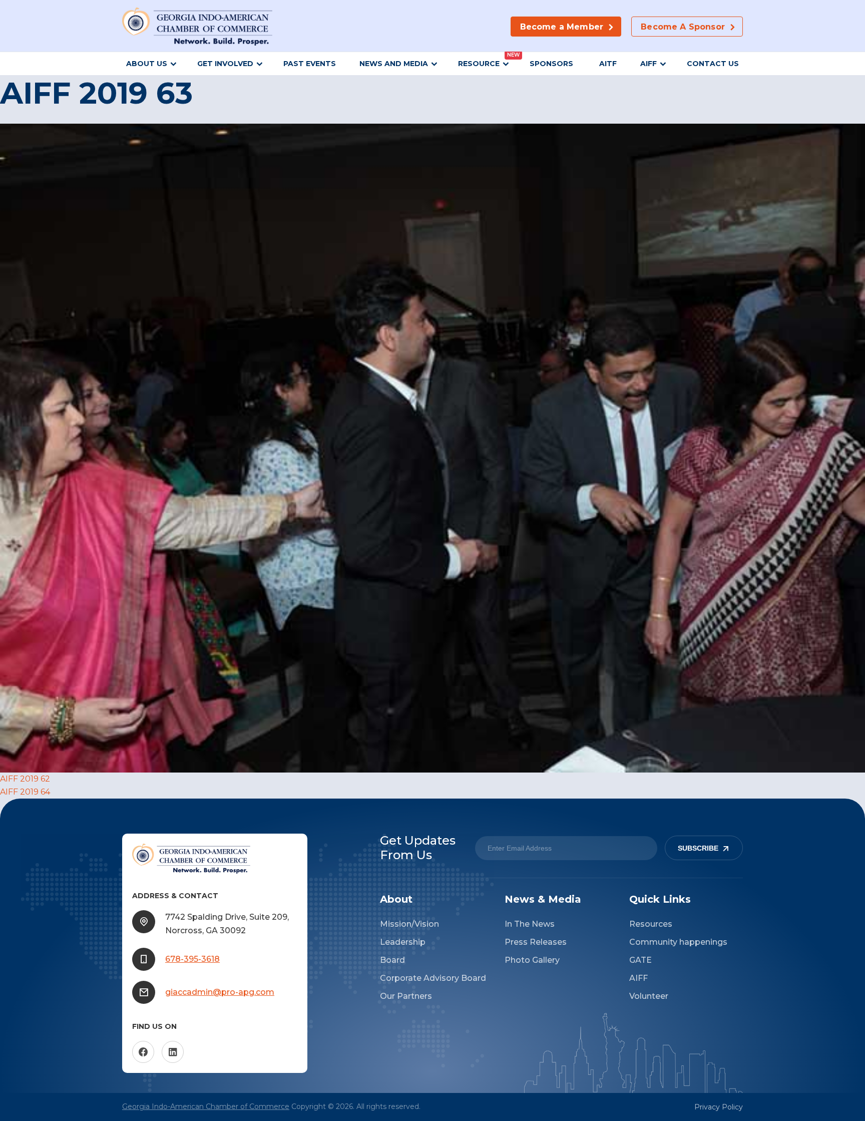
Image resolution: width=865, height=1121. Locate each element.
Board (392, 960)
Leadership (402, 942)
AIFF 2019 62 (25, 779)
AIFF (648, 63)
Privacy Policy (718, 1106)
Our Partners (406, 996)
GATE (640, 960)
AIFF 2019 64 (25, 792)
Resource (479, 63)
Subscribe (698, 848)
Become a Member (561, 27)
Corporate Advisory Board (433, 978)
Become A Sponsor (683, 27)
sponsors (552, 63)
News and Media (393, 63)
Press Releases (536, 942)
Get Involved (225, 63)
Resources (650, 924)
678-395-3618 (192, 959)
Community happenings (678, 942)
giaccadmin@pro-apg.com (219, 992)
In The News (530, 924)
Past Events (309, 63)
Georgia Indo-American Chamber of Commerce (205, 1106)
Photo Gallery (532, 960)
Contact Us (713, 63)
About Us (146, 63)
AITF (608, 63)
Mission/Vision (409, 924)
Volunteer (648, 996)
